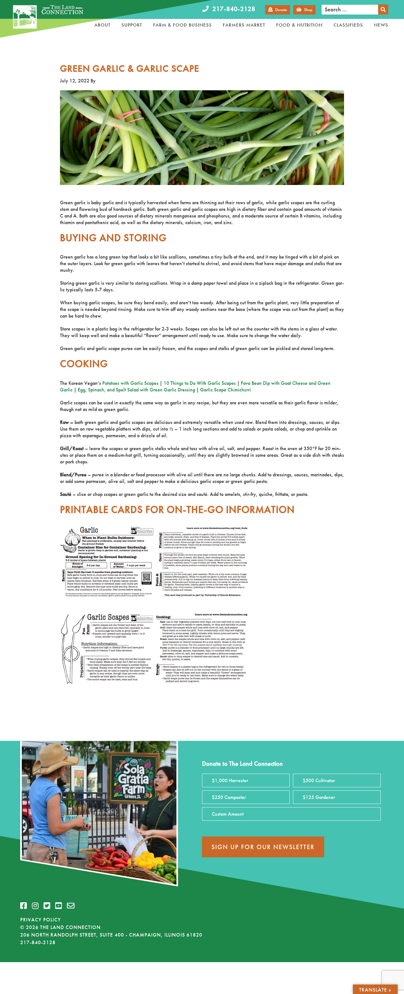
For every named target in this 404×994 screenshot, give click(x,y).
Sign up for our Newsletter (263, 847)
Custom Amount (228, 814)
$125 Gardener (319, 797)
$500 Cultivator (319, 780)
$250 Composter (229, 797)
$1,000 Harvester (230, 780)
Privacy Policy (40, 919)
